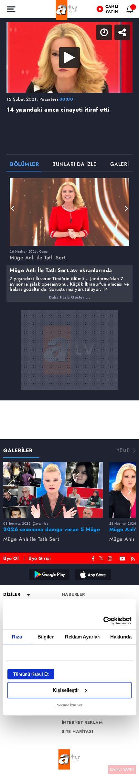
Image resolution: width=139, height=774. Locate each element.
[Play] (69, 387)
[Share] (128, 10)
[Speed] (110, 10)
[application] (69, 387)
